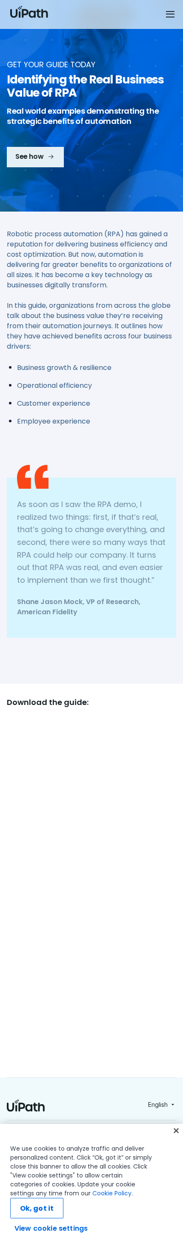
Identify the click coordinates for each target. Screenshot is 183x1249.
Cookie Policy (112, 1193)
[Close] (176, 1130)
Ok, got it (37, 1208)
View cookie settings (51, 1228)
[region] (91, 1186)
